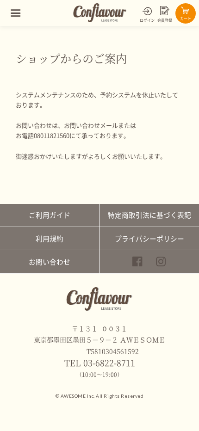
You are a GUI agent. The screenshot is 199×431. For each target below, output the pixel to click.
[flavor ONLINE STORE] (99, 309)
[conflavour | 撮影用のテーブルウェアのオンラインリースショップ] (100, 20)
